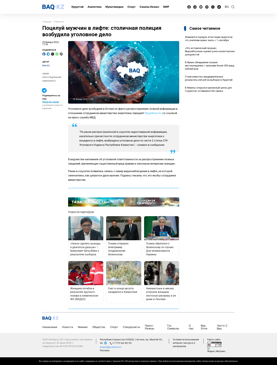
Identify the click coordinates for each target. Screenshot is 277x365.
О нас (191, 327)
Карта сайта (213, 339)
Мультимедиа (114, 6)
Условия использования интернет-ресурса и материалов (186, 343)
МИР (166, 6)
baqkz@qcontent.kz (110, 347)
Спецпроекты (131, 327)
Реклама (104, 350)
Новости (59, 21)
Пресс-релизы (149, 327)
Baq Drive (204, 327)
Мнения (83, 327)
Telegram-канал (50, 102)
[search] (233, 7)
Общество (98, 327)
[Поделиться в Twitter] (52, 54)
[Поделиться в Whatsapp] (57, 54)
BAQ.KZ (46, 65)
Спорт (131, 6)
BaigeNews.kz (153, 113)
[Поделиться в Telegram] (48, 54)
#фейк (45, 74)
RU (227, 6)
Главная (46, 21)
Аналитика (94, 6)
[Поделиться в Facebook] (44, 54)
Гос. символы (173, 327)
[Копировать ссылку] (61, 54)
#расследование (51, 77)
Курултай (77, 6)
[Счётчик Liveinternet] (214, 344)
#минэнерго (49, 81)
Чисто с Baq (222, 327)
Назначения (49, 327)
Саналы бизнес (149, 6)
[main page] (53, 7)
